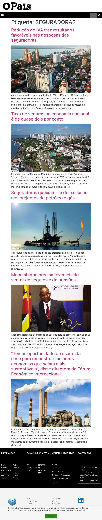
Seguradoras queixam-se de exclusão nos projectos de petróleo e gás (49, 195)
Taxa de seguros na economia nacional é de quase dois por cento (50, 116)
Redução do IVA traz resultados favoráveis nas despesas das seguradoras (42, 35)
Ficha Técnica (57, 471)
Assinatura (56, 468)
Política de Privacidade (61, 475)
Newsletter (56, 464)
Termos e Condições (60, 478)
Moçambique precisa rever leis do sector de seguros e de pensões (45, 277)
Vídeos (55, 482)
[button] (2, 14)
